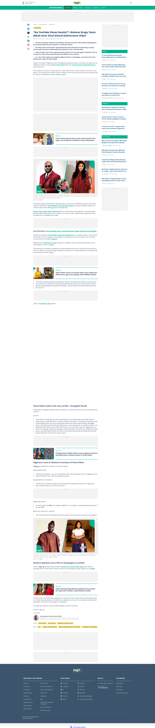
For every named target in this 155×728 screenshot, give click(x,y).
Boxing (104, 60)
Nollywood (96, 8)
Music (81, 8)
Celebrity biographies (107, 145)
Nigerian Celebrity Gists (65, 623)
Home (35, 24)
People (104, 79)
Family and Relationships (108, 98)
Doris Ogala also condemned (49, 211)
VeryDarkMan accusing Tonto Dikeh (60, 206)
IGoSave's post (45, 304)
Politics (104, 155)
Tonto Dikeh (61, 65)
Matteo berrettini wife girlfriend (69, 627)
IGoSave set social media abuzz (72, 567)
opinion (54, 239)
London (92, 569)
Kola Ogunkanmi (52, 38)
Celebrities (68, 8)
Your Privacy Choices (79, 727)
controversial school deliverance (84, 65)
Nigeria (104, 69)
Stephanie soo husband (89, 627)
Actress (36, 211)
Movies (75, 8)
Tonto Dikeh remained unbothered (60, 235)
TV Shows (88, 8)
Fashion (103, 8)
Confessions (105, 174)
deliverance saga (50, 243)
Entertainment (56, 8)
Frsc (39, 627)
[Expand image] (95, 160)
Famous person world (50, 627)
